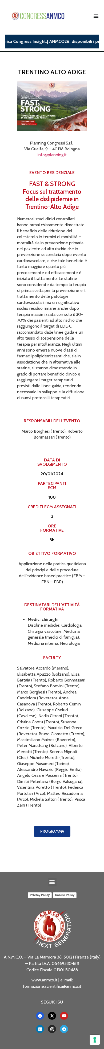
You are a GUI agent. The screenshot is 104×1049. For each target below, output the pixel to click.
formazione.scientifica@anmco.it (52, 986)
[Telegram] (64, 1029)
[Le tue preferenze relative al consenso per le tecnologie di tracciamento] (95, 1040)
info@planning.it (52, 154)
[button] (52, 882)
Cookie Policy (64, 895)
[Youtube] (64, 1016)
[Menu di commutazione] (96, 16)
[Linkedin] (40, 1029)
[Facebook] (40, 1016)
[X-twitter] (52, 1016)
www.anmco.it (44, 979)
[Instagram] (52, 1029)
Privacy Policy (40, 895)
